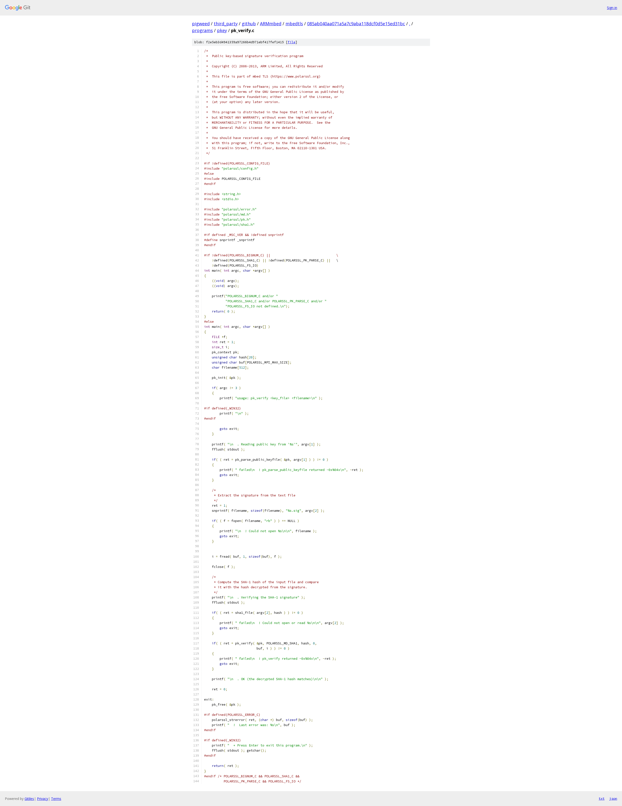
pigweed (201, 23)
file (291, 42)
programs (202, 30)
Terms (56, 798)
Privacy (42, 798)
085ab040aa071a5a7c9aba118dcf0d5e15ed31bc (356, 23)
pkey (222, 30)
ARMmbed (270, 23)
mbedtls (294, 23)
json (613, 798)
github (249, 23)
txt (602, 798)
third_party (226, 23)
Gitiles (29, 798)
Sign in (612, 7)
